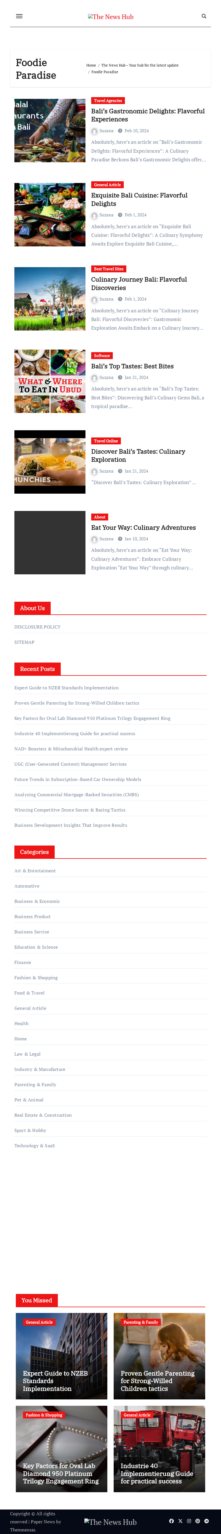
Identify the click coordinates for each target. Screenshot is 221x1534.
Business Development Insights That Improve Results (70, 825)
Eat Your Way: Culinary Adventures (143, 527)
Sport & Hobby (30, 1130)
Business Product (32, 916)
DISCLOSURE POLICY (37, 627)
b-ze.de (22, 1234)
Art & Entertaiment (35, 870)
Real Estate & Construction (43, 1115)
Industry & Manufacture (39, 1069)
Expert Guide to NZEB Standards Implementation (66, 687)
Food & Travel (29, 993)
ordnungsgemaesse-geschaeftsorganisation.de (61, 1192)
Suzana (107, 130)
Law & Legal (27, 1054)
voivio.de (23, 1258)
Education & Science (36, 947)
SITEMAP (24, 642)
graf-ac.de (24, 1250)
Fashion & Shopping (36, 977)
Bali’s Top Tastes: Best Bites (132, 366)
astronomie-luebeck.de (38, 1242)
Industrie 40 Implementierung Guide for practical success (74, 733)
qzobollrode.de (29, 1184)
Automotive (26, 886)
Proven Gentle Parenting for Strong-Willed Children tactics (77, 703)
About (99, 517)
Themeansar (22, 1530)
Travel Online (106, 441)
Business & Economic (37, 901)
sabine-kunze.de (31, 1209)
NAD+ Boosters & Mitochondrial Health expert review (71, 749)
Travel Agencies (108, 100)
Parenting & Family (35, 1084)
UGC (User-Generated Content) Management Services (70, 764)
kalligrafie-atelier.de (35, 1217)
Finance (22, 962)
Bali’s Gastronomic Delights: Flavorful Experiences (148, 115)
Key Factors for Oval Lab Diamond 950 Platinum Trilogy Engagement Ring (92, 718)
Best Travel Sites (108, 268)
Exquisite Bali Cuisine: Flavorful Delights (139, 199)
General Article (107, 184)
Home (20, 1038)
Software (102, 355)
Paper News (43, 1521)
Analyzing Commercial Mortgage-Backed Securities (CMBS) (76, 794)
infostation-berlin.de (36, 1201)
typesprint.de (28, 1225)
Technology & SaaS (34, 1145)
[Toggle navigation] (19, 16)
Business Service (31, 932)
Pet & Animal (28, 1100)
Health (21, 1023)
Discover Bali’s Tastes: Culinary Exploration (138, 455)
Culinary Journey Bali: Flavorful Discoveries (139, 283)
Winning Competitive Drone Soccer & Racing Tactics (70, 810)
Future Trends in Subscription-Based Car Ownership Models (77, 779)
